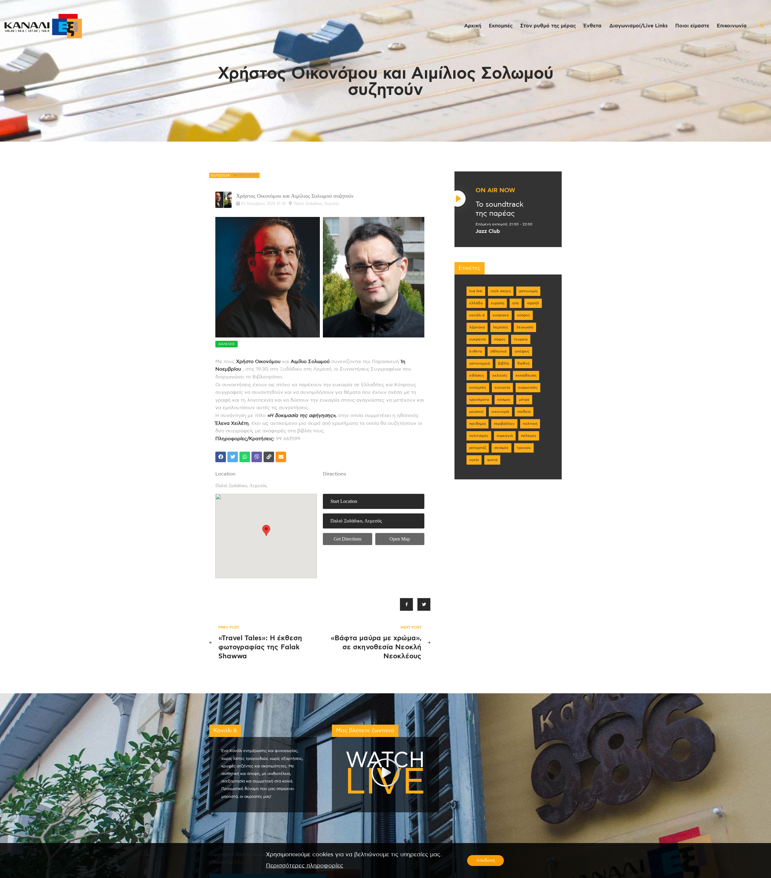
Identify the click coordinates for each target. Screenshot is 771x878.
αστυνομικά (479, 363)
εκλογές (499, 375)
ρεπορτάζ (477, 448)
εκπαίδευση (526, 375)
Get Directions (347, 538)
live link (475, 291)
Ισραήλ (533, 303)
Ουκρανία (477, 339)
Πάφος (500, 339)
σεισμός (501, 448)
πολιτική (530, 423)
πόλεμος (528, 435)
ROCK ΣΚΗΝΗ (501, 291)
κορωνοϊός (528, 387)
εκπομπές (477, 387)
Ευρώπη (497, 303)
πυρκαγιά (505, 435)
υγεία (474, 460)
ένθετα (475, 351)
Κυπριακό (501, 315)
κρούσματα (479, 399)
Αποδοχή (485, 860)
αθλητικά (498, 351)
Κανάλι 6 (477, 315)
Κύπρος (523, 315)
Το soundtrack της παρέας (499, 209)
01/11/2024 (220, 175)
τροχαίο (524, 448)
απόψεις (522, 351)
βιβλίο (503, 363)
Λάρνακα (477, 327)
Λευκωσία (525, 327)
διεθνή (523, 363)
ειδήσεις (476, 375)
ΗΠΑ (515, 303)
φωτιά (492, 460)
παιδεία (524, 411)
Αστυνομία (528, 291)
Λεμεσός (500, 327)
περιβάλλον (504, 423)
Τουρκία (521, 339)
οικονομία (500, 411)
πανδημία (477, 423)
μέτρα (524, 399)
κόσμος (504, 399)
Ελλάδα (476, 303)
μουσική (476, 411)
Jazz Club (488, 231)
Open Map (399, 538)
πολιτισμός (479, 435)
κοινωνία (502, 387)
